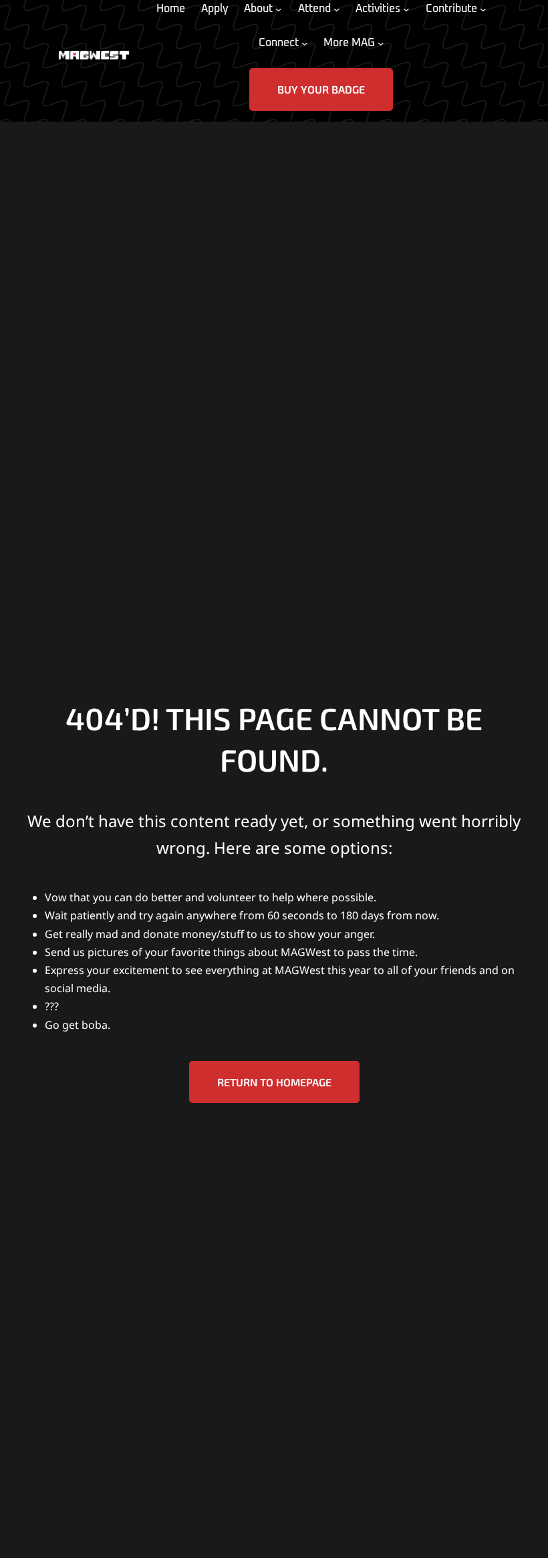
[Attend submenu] (336, 9)
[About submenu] (278, 9)
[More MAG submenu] (381, 43)
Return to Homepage (274, 1082)
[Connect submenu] (304, 43)
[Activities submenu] (406, 9)
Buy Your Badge (321, 89)
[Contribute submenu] (483, 9)
